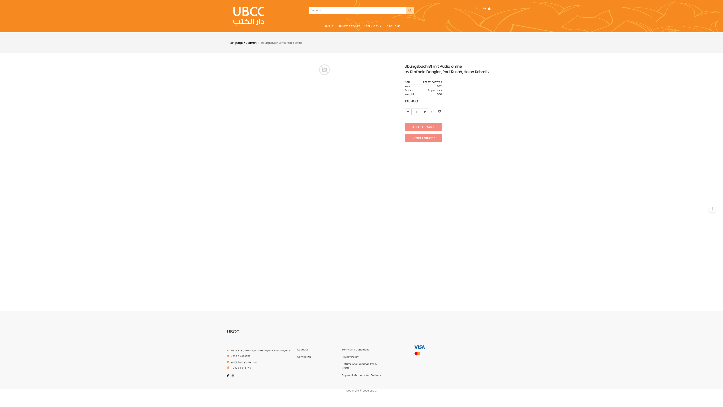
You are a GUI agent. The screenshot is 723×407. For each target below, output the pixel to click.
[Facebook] (228, 376)
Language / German (243, 43)
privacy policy (350, 357)
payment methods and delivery (361, 375)
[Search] (410, 10)
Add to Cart (423, 127)
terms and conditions (355, 349)
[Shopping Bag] (489, 8)
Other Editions (423, 137)
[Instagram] (233, 376)
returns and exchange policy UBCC (359, 366)
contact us (304, 357)
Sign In (481, 8)
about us (302, 349)
